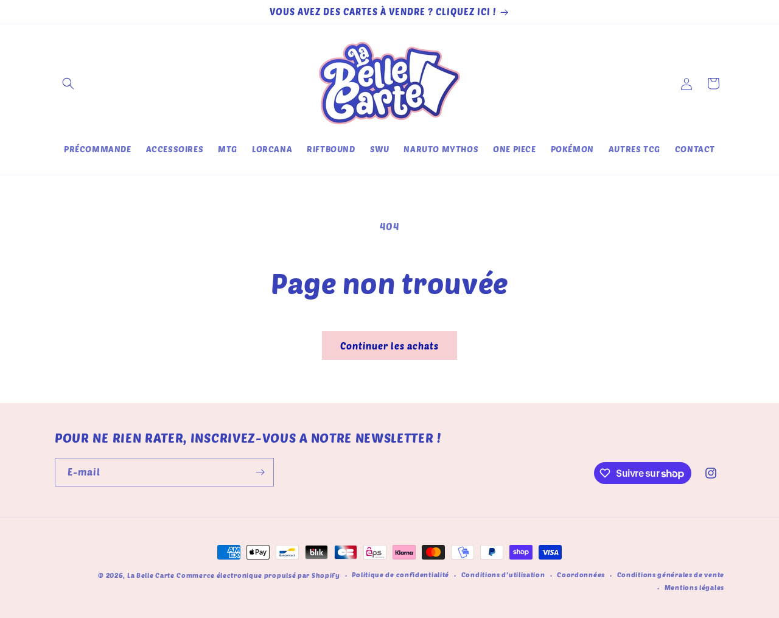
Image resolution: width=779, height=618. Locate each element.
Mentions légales (694, 587)
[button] (68, 83)
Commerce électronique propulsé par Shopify (258, 575)
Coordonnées (581, 574)
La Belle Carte (151, 575)
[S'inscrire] (259, 472)
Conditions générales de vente (670, 574)
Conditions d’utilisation (503, 574)
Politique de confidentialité (400, 574)
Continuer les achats (389, 345)
